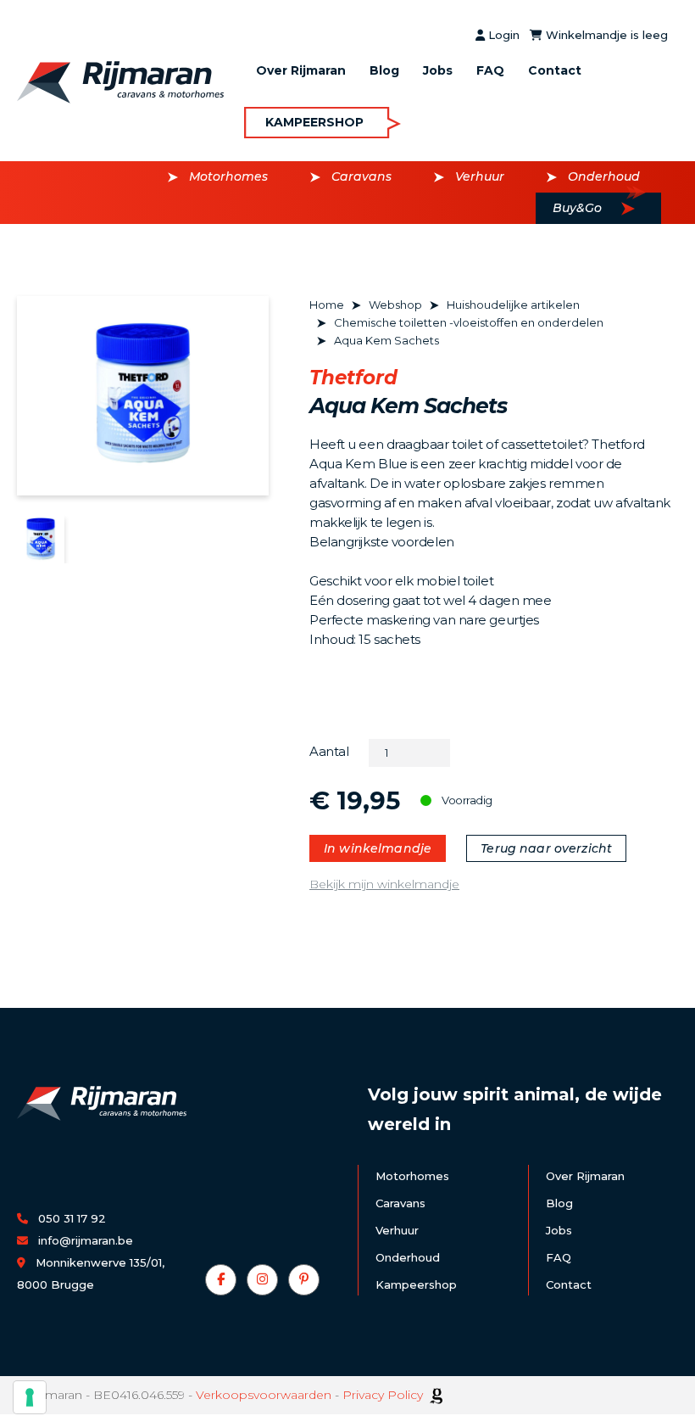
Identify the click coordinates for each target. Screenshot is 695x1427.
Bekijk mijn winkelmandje (384, 884)
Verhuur (479, 176)
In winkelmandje (377, 848)
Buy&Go (577, 207)
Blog (384, 70)
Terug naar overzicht (546, 848)
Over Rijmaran (301, 70)
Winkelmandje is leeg (605, 35)
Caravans (361, 176)
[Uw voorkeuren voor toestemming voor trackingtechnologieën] (30, 1397)
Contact (554, 70)
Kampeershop (314, 122)
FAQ (490, 70)
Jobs (438, 70)
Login (502, 35)
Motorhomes (228, 176)
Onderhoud (604, 176)
